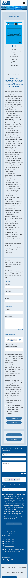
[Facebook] (8, 560)
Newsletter (22, 567)
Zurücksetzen (14, 418)
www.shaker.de (9, 546)
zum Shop (14, 439)
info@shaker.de (9, 544)
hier (11, 411)
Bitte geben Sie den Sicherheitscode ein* (11, 345)
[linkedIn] (3, 560)
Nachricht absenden (14, 524)
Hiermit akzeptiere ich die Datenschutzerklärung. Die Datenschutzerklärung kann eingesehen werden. (15, 409)
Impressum (14, 567)
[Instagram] (12, 560)
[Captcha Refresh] (20, 340)
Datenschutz (6, 567)
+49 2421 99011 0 (10, 539)
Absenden (14, 422)
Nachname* (8, 291)
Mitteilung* (8, 316)
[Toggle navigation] (24, 3)
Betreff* (5, 455)
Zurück (15, 435)
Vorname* (8, 284)
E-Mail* (7, 298)
